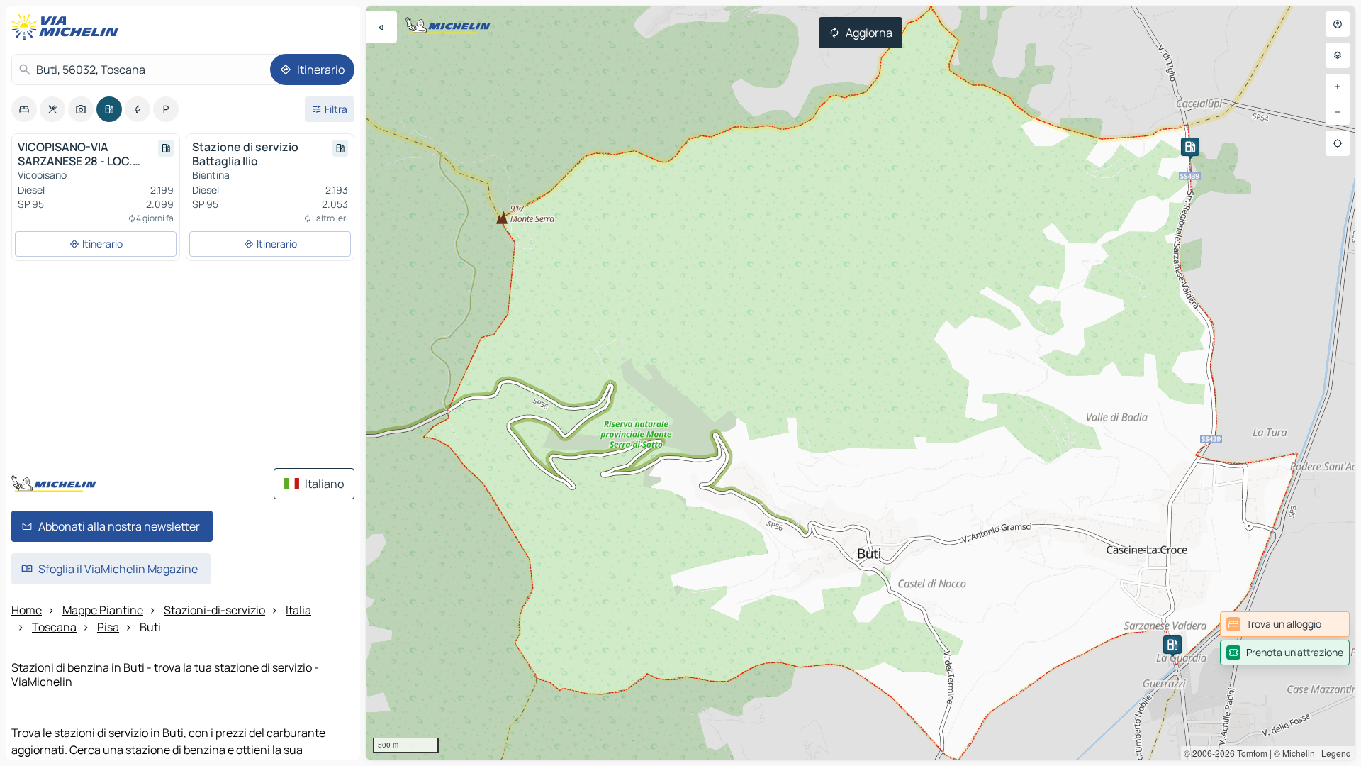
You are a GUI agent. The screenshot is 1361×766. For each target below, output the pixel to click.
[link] (1285, 624)
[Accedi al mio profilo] (1338, 24)
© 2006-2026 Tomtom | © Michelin (1249, 753)
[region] (860, 383)
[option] (24, 109)
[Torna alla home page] (68, 27)
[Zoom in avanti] (1338, 86)
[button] (1172, 644)
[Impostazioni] (1338, 55)
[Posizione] (1338, 143)
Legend (1336, 753)
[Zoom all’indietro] (1338, 112)
